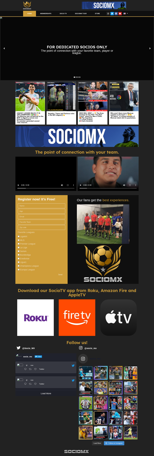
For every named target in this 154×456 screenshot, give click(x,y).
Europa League (27, 269)
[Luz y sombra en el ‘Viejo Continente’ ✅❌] (130, 402)
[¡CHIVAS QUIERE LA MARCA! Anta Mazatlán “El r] (100, 402)
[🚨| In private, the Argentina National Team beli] (100, 418)
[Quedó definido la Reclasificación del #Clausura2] (115, 388)
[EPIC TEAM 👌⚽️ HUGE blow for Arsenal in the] (115, 418)
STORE (97, 13)
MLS (22, 240)
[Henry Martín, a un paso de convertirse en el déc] (130, 432)
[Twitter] (112, 13)
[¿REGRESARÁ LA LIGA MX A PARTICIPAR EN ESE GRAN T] (100, 373)
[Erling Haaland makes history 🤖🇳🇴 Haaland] (86, 373)
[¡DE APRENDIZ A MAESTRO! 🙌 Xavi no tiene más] (86, 388)
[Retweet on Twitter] (31, 369)
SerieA (23, 251)
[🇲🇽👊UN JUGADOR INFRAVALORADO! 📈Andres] (86, 418)
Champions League (29, 266)
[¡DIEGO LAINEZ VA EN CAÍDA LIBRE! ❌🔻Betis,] (130, 373)
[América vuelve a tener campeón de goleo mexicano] (100, 388)
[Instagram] (108, 13)
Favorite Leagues (26, 232)
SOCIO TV (63, 13)
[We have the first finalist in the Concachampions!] (115, 373)
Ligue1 (23, 262)
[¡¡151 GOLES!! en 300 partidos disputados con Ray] (86, 402)
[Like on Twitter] (36, 369)
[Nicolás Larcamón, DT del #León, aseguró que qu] (100, 432)
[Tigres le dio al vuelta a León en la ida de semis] (86, 432)
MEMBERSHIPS (45, 13)
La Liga (23, 247)
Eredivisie (24, 258)
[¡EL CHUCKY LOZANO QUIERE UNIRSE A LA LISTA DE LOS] (115, 402)
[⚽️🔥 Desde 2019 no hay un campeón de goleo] (130, 418)
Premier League (27, 244)
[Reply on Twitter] (26, 369)
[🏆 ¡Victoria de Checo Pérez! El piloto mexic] (130, 388)
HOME (29, 13)
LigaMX (23, 236)
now (32, 365)
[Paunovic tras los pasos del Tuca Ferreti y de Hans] (115, 432)
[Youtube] (120, 13)
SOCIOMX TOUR (81, 13)
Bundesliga (25, 255)
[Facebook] (116, 13)
